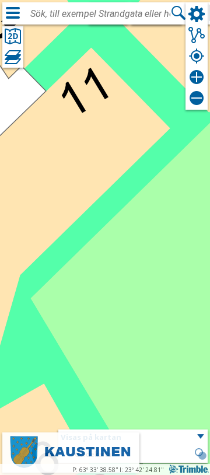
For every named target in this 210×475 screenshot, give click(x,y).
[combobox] (100, 14)
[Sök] (178, 13)
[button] (201, 455)
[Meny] (13, 13)
